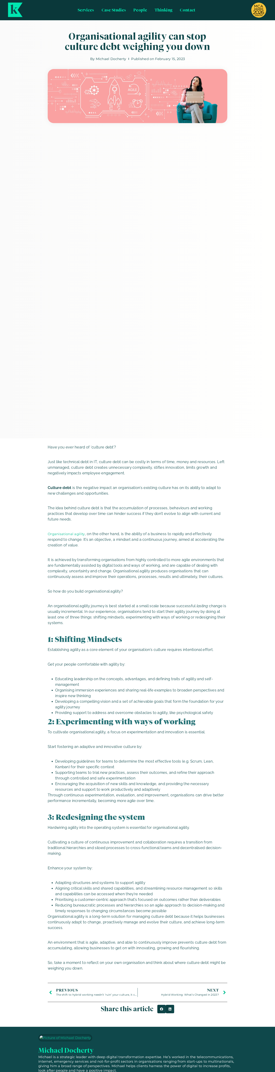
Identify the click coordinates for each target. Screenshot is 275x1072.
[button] (161, 1009)
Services (86, 10)
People (140, 10)
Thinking (163, 10)
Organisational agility (66, 534)
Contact (187, 10)
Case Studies (114, 10)
